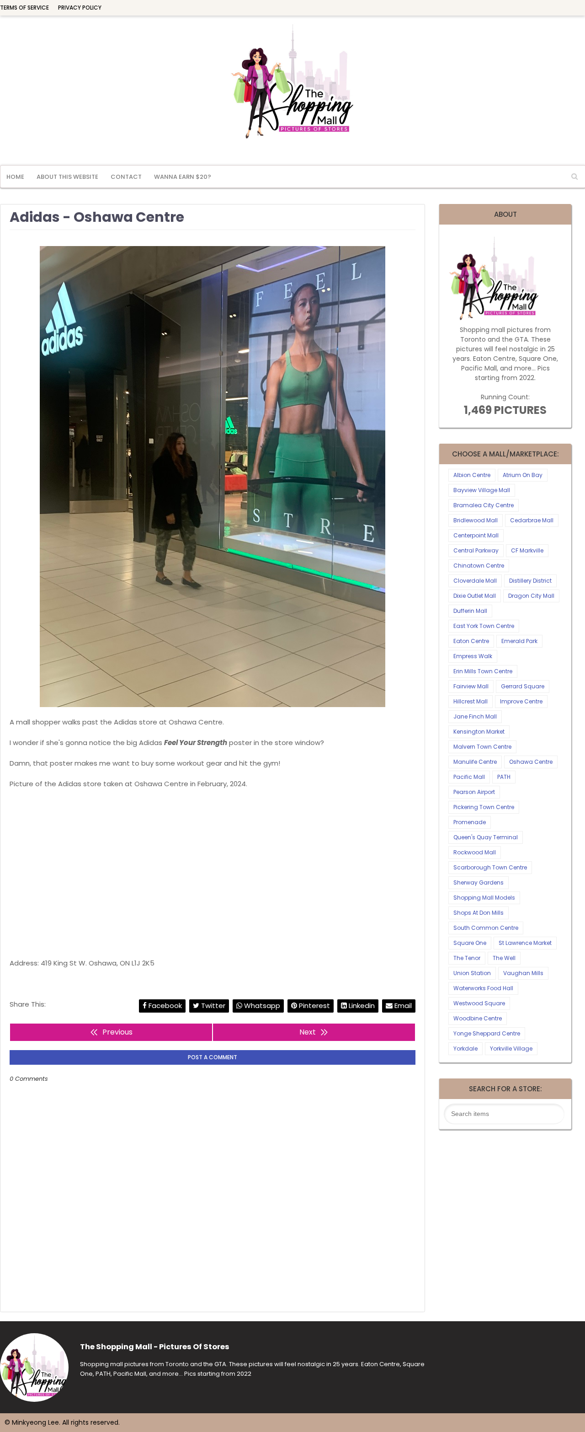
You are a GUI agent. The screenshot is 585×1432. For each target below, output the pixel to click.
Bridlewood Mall (475, 520)
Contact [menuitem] (126, 176)
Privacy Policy (79, 7)
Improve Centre (521, 701)
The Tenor (466, 958)
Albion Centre (471, 475)
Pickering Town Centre (483, 807)
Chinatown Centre (478, 565)
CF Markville (527, 550)
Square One (469, 943)
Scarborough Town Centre (490, 867)
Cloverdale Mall (475, 581)
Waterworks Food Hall (483, 988)
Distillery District (530, 581)
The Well (504, 958)
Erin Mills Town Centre (482, 671)
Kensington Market (479, 731)
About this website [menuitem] (67, 176)
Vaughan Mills (523, 973)
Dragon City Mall (531, 596)
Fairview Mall (471, 686)
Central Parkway (476, 550)
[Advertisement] (212, 874)
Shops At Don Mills (478, 913)
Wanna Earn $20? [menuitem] (182, 176)
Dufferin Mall (470, 611)
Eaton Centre (471, 641)
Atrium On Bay (522, 475)
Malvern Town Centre (482, 747)
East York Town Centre (483, 626)
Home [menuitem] (15, 176)
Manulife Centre (475, 762)
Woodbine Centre (477, 1018)
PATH (504, 777)
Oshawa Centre (531, 762)
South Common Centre (485, 928)
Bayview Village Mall (481, 490)
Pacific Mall (469, 777)
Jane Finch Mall (475, 716)
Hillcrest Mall (470, 701)
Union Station (472, 973)
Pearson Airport (474, 792)
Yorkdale (465, 1048)
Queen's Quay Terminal (485, 837)
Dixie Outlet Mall (474, 596)
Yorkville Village (511, 1048)
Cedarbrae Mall (531, 520)
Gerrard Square (522, 686)
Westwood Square (479, 1003)
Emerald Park (519, 641)
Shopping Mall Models (484, 897)
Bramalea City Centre (483, 505)
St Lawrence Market (525, 943)
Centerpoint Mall (476, 535)
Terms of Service (24, 7)
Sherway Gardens (478, 882)
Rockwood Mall (474, 852)
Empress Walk (472, 656)
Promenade (469, 822)
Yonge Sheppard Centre (486, 1033)
